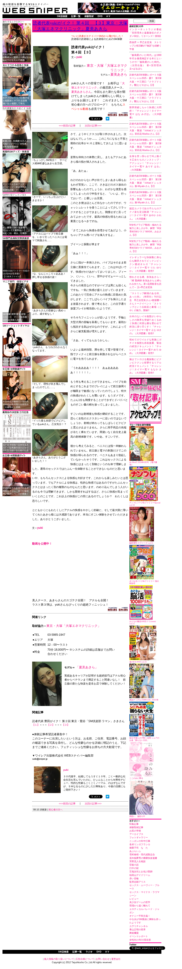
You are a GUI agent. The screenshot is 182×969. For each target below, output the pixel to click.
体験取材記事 (136, 827)
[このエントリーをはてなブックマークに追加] (107, 119)
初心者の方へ (56, 809)
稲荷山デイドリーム (139, 875)
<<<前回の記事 (67, 125)
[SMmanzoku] (16, 234)
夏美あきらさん (81, 91)
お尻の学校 (135, 830)
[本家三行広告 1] (16, 452)
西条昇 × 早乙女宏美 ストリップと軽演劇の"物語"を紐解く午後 (145, 45)
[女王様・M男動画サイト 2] (16, 495)
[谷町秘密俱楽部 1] (16, 148)
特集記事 (134, 824)
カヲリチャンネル (138, 926)
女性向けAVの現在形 (140, 939)
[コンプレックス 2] (16, 61)
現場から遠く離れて (139, 905)
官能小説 (134, 864)
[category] (145, 821)
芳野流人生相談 (137, 861)
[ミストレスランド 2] (16, 408)
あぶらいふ (135, 851)
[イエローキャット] (119, 12)
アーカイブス (136, 834)
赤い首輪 (134, 878)
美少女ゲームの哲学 (139, 902)
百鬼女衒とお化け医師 (140, 871)
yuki (79, 57)
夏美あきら (118, 74)
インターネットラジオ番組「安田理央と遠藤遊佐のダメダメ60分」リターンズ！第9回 (145, 32)
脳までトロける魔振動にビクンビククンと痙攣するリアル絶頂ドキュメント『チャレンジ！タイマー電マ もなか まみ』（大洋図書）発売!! (145, 366)
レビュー (134, 899)
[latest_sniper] (145, 425)
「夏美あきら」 (87, 667)
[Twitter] (145, 944)
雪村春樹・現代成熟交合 (142, 854)
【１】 (36, 725)
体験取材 (89, 16)
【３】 (65, 725)
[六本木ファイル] (16, 278)
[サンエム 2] (16, 321)
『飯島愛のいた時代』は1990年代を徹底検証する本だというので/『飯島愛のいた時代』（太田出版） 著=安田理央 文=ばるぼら (146, 62)
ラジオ (89, 951)
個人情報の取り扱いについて (59, 959)
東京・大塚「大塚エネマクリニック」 (73, 626)
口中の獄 (134, 868)
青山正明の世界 (137, 929)
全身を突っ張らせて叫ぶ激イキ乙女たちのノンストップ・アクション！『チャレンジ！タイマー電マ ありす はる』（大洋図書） (145, 163)
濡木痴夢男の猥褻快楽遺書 (143, 858)
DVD (100, 16)
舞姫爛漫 (134, 933)
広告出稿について (85, 959)
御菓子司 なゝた (138, 847)
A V (108, 16)
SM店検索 (62, 16)
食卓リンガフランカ (139, 844)
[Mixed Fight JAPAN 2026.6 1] (16, 105)
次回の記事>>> (93, 125)
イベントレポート (138, 936)
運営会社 (116, 959)
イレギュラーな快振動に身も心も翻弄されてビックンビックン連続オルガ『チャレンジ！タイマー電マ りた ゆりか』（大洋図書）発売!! (145, 264)
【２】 (51, 725)
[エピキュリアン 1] (16, 191)
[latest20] (145, 26)
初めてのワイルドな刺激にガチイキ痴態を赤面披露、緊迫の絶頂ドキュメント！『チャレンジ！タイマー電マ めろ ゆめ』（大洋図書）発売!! (145, 346)
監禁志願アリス (137, 881)
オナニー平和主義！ (139, 916)
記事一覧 (76, 16)
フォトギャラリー (138, 837)
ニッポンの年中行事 (139, 841)
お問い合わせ (103, 959)
